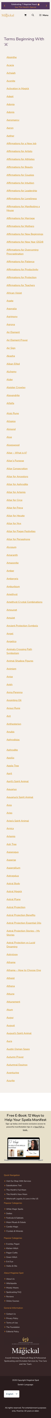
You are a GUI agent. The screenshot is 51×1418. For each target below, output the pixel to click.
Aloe (9, 437)
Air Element (13, 332)
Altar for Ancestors (17, 476)
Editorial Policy (12, 1331)
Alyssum (11, 547)
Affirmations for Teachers (21, 285)
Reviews (10, 1296)
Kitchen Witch (12, 1248)
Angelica (11, 641)
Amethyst (12, 594)
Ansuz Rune (13, 708)
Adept (10, 96)
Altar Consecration (17, 468)
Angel (10, 633)
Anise (10, 676)
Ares (9, 805)
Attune (10, 994)
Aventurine (13, 1072)
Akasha (11, 356)
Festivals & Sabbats (14, 1218)
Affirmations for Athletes (21, 159)
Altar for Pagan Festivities (21, 531)
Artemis (11, 836)
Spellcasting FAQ (13, 1292)
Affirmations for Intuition (20, 183)
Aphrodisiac (13, 739)
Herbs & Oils (11, 1266)
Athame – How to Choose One (24, 970)
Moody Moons (12, 1287)
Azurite (11, 1080)
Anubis (10, 731)
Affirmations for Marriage (21, 218)
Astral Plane (14, 899)
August (11, 1025)
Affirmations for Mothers (20, 226)
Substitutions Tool (14, 1185)
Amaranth (12, 555)
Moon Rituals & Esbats (16, 1222)
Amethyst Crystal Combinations (24, 602)
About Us (10, 1279)
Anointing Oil (14, 700)
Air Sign (11, 348)
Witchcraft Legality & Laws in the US (22, 1198)
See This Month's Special (25, 7)
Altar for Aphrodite (17, 484)
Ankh (10, 684)
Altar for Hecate (16, 515)
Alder (10, 379)
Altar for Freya (15, 507)
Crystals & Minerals (14, 1231)
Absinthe (12, 57)
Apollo (10, 757)
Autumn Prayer (15, 1057)
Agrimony (12, 316)
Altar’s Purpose (15, 460)
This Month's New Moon (16, 1194)
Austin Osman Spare (18, 1049)
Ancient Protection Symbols (22, 625)
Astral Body (13, 883)
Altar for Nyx (14, 523)
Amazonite (13, 563)
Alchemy (11, 371)
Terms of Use (12, 1322)
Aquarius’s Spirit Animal (20, 797)
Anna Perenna (14, 692)
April (9, 773)
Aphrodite (12, 750)
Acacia (10, 65)
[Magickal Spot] (7, 15)
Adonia (11, 104)
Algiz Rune (13, 413)
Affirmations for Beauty (20, 167)
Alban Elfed (13, 364)
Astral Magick (14, 891)
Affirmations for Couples (20, 175)
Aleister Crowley (16, 387)
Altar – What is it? (17, 452)
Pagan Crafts (12, 1252)
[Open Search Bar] (33, 15)
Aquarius (12, 789)
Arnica (10, 828)
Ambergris (12, 578)
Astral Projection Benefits (21, 915)
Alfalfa (10, 403)
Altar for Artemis (16, 492)
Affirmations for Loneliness (22, 198)
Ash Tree (11, 844)
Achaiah (11, 73)
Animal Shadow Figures (20, 661)
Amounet (12, 610)
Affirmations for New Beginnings (25, 234)
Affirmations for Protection (21, 277)
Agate (10, 300)
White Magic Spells (14, 1209)
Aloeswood (13, 445)
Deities (9, 1213)
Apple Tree (13, 765)
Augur (10, 1017)
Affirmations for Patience (20, 261)
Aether (10, 136)
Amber (10, 570)
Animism (11, 668)
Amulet (11, 617)
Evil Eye (9, 1261)
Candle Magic (12, 1226)
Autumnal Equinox (17, 1064)
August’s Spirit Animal (19, 1033)
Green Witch (11, 1257)
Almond (11, 429)
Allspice (11, 421)
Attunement (13, 1001)
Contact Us (11, 1314)
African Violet (14, 293)
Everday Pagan (12, 1244)
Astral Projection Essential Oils (24, 923)
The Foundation (13, 1327)
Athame (11, 962)
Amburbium (13, 586)
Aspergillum (13, 868)
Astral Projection (16, 907)
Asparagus (13, 852)
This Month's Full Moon (16, 1190)
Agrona (11, 324)
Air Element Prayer (17, 340)
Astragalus (13, 875)
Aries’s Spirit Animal (18, 820)
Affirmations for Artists (19, 151)
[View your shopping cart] (25, 15)
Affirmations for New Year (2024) (25, 242)
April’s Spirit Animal (18, 781)
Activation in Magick (18, 88)
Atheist (11, 978)
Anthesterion (14, 724)
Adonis (10, 112)
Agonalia (12, 308)
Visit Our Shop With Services (18, 1181)
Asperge (11, 860)
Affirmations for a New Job (21, 143)
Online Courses (12, 1301)
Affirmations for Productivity (22, 269)
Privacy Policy (12, 1318)
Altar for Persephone (18, 539)
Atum (10, 1009)
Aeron (10, 128)
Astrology (12, 954)
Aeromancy (13, 120)
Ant (9, 716)
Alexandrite (13, 395)
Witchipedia (11, 1283)
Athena (11, 986)
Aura (9, 1041)
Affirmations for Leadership (22, 190)
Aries (9, 813)
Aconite (11, 81)
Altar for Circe (14, 500)
